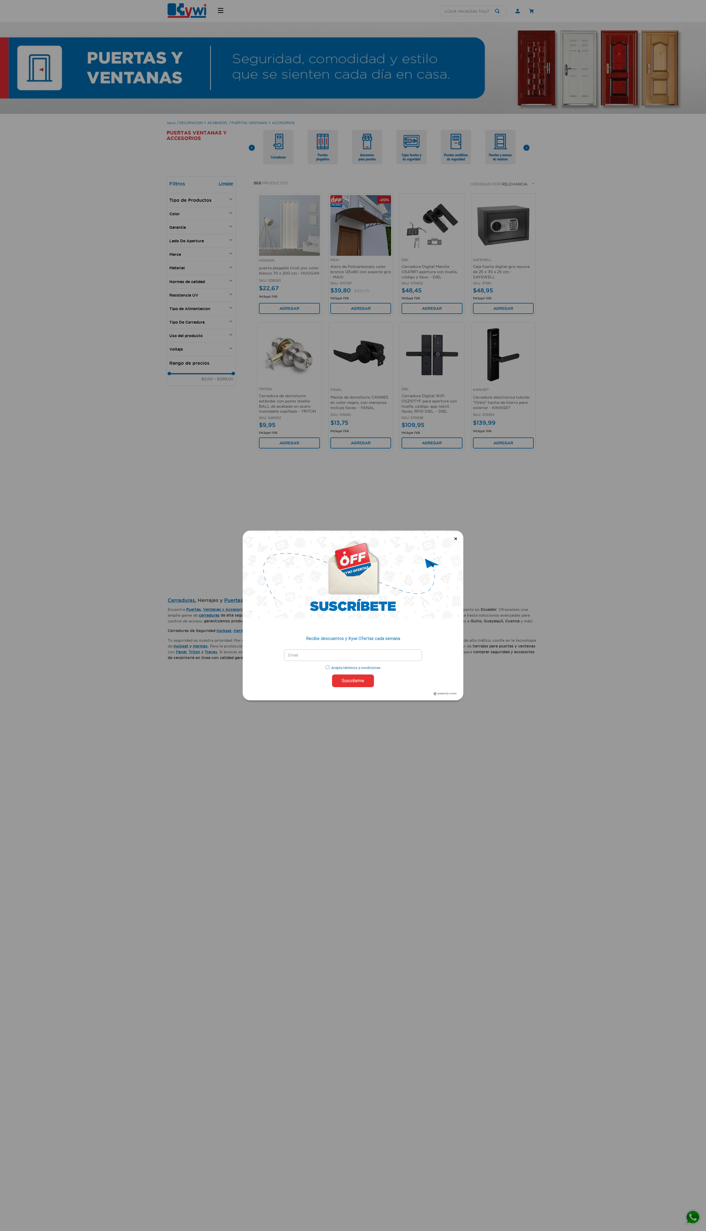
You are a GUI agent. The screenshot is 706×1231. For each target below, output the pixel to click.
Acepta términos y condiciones (356, 668)
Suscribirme (353, 680)
